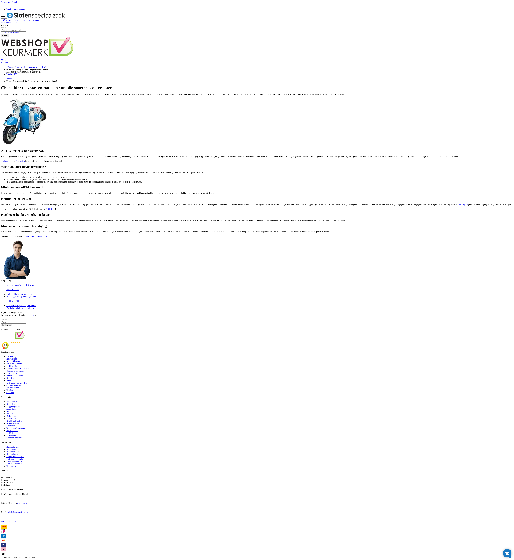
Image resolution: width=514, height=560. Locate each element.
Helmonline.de (12, 452)
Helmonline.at (12, 454)
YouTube (22, 308)
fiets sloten (20, 161)
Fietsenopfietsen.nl (14, 461)
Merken (9, 380)
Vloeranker (11, 435)
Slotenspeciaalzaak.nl (15, 456)
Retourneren (11, 359)
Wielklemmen (12, 430)
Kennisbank (11, 378)
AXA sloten (11, 411)
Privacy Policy (12, 388)
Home (9, 79)
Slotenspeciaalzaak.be (15, 459)
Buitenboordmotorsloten (16, 428)
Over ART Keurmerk (15, 371)
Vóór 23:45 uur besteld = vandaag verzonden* (26, 67)
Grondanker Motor (14, 438)
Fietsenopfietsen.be (14, 464)
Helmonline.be (12, 449)
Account (4, 62)
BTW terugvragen (14, 363)
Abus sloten (11, 409)
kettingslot (463, 204)
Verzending (11, 356)
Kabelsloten (11, 404)
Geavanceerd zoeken (10, 33)
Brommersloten (12, 423)
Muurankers (8, 161)
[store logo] (36, 18)
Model (4, 60)
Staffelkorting (12, 366)
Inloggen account (8, 521)
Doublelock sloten (14, 421)
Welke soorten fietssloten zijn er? (38, 236)
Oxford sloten (12, 416)
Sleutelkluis (11, 426)
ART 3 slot (50, 209)
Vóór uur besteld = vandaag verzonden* (20, 20)
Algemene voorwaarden (16, 383)
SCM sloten (11, 433)
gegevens (30, 315)
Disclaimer (11, 390)
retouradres (22, 503)
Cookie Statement (13, 385)
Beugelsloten (11, 401)
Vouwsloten (11, 414)
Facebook (21, 305)
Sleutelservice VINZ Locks (18, 368)
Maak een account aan (15, 9)
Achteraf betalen (13, 361)
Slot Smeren (11, 373)
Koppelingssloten (13, 406)
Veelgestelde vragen (14, 376)
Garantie (10, 392)
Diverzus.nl (11, 466)
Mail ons (21, 294)
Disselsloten (11, 418)
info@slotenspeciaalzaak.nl (18, 512)
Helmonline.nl (12, 447)
